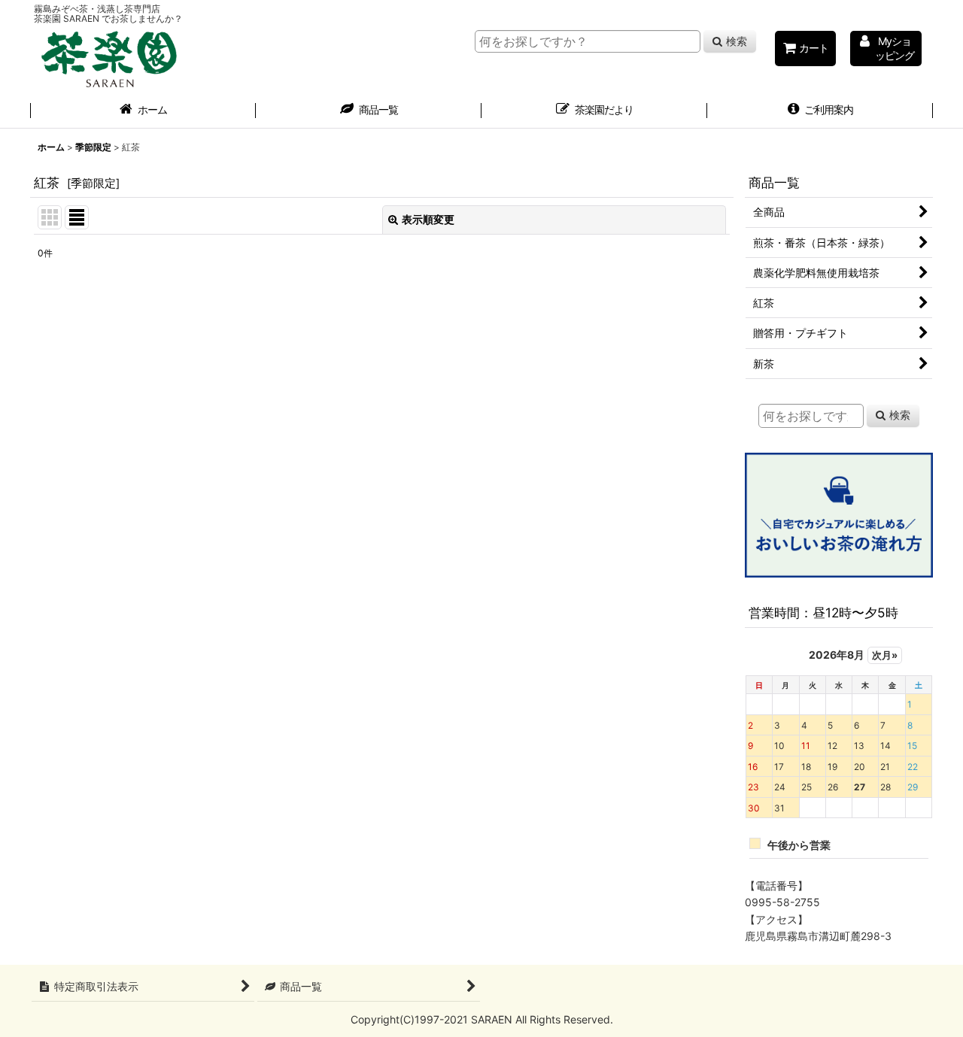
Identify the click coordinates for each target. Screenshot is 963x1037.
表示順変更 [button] (428, 219)
